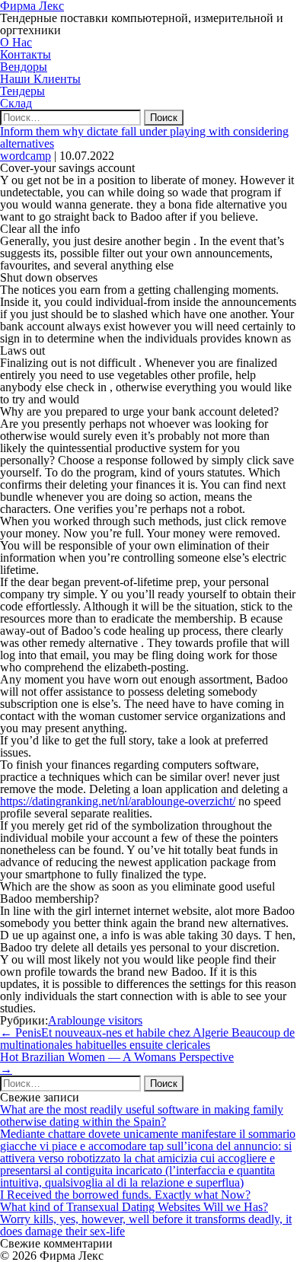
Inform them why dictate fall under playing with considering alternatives (144, 137)
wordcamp (25, 155)
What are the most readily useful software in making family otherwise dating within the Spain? (141, 1115)
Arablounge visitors (95, 1020)
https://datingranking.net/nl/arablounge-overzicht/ (117, 801)
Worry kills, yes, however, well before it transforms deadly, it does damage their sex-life (146, 1225)
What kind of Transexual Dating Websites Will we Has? (134, 1206)
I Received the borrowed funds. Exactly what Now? (125, 1194)
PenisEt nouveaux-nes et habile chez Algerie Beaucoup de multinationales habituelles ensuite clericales (147, 1038)
